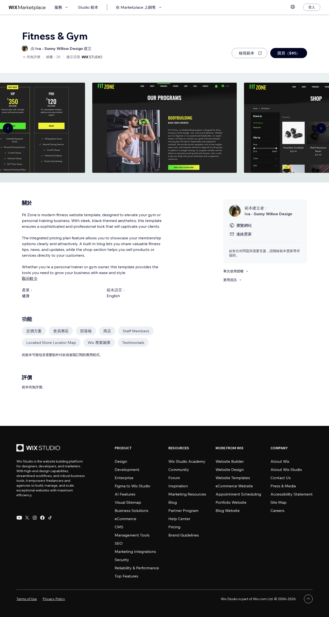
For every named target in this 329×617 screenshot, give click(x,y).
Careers (277, 510)
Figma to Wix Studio (132, 485)
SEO (119, 543)
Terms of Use (26, 599)
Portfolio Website (231, 502)
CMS (119, 526)
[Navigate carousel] (8, 128)
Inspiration (178, 485)
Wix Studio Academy (186, 461)
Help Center (179, 518)
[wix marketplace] (27, 7)
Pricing (174, 526)
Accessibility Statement (291, 494)
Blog (172, 502)
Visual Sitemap (128, 502)
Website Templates (233, 477)
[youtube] (19, 518)
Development (127, 469)
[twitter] (27, 518)
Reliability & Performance (137, 567)
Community (178, 469)
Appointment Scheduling (238, 494)
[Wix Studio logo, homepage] (39, 448)
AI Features (125, 494)
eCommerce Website (234, 485)
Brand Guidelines (183, 535)
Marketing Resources (187, 494)
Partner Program (183, 510)
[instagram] (35, 518)
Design (121, 461)
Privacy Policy (54, 599)
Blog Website (228, 510)
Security (122, 559)
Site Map (278, 502)
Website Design (230, 469)
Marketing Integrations (135, 551)
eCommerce (125, 518)
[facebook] (42, 518)
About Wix (280, 461)
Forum (174, 477)
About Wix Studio (286, 469)
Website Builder (230, 461)
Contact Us (280, 477)
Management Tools (132, 535)
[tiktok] (50, 518)
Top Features (126, 576)
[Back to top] (308, 599)
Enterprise (124, 477)
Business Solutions (131, 510)
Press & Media (283, 485)
